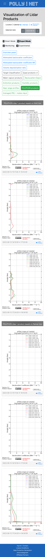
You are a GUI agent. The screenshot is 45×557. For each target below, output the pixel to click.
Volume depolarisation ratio (14, 68)
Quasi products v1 (30, 73)
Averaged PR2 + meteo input (15, 93)
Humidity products (30, 83)
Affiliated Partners (22, 555)
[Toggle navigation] (5, 3)
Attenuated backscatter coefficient (17, 57)
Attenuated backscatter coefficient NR (19, 62)
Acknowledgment (22, 552)
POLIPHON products (30, 88)
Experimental (23, 46)
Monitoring (8, 46)
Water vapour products (12, 78)
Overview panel (9, 52)
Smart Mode (9, 41)
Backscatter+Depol (33, 78)
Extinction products (11, 83)
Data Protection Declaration (22, 550)
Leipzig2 (24, 25)
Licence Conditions (22, 548)
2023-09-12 (30, 31)
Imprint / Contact (22, 546)
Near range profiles (11, 88)
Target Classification (11, 73)
